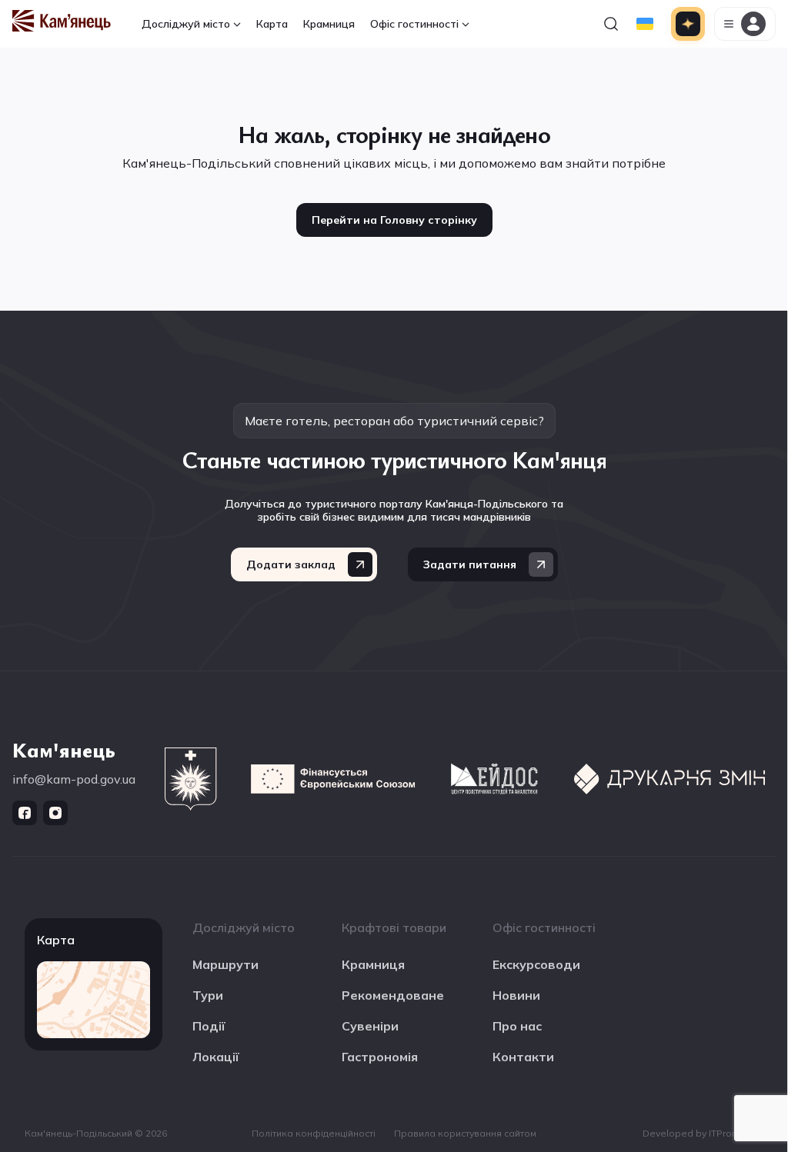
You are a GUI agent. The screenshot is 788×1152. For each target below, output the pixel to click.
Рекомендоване (393, 995)
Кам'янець (63, 749)
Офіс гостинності (414, 24)
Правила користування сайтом (465, 1133)
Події (208, 1026)
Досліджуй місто (186, 24)
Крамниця (329, 24)
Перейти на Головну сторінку (394, 220)
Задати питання (469, 564)
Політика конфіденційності (314, 1133)
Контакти (523, 1056)
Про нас (517, 1026)
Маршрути (225, 964)
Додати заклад (291, 564)
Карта (272, 24)
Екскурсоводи (536, 964)
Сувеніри (370, 1026)
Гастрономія (380, 1056)
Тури (207, 995)
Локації (215, 1056)
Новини (516, 995)
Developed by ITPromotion (703, 1133)
